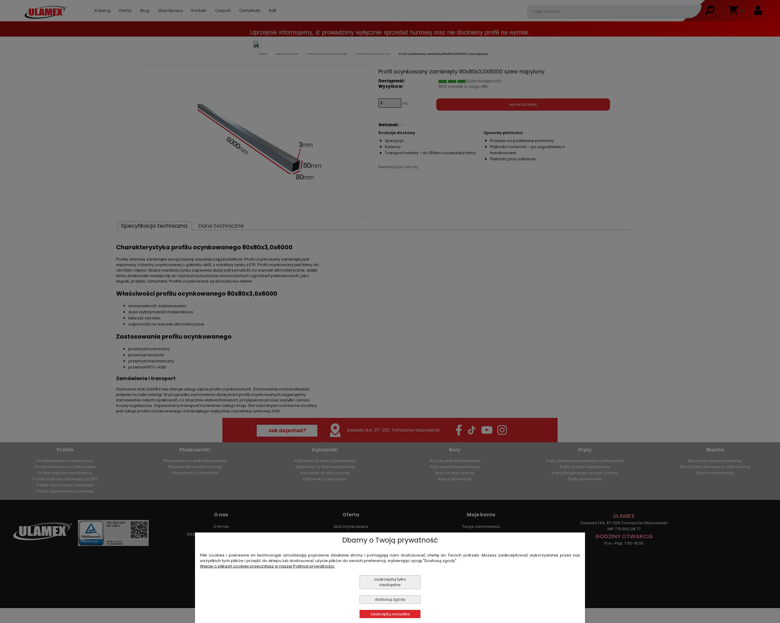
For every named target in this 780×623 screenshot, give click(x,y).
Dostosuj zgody (390, 599)
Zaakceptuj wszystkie (390, 614)
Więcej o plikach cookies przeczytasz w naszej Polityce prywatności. (267, 566)
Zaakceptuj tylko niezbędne (390, 582)
